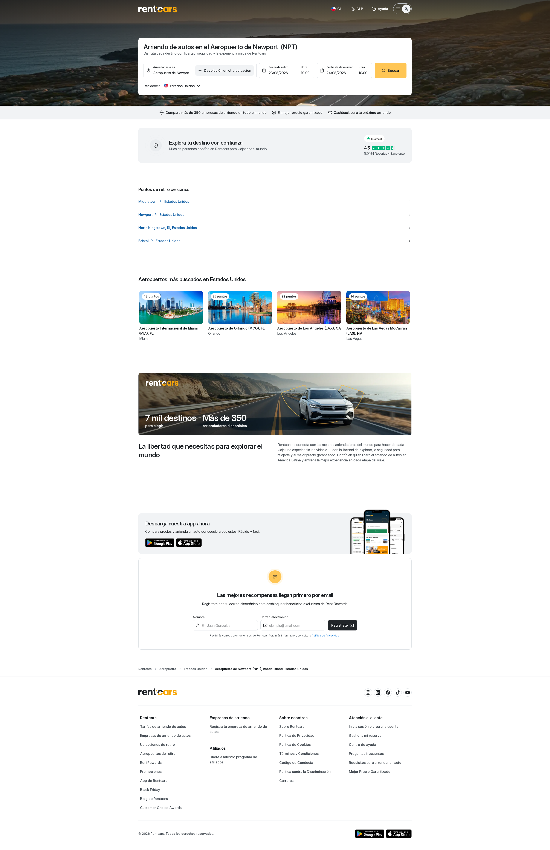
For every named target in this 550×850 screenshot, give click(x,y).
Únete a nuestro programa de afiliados (233, 759)
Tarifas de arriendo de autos (163, 726)
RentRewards (151, 762)
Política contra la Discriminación (305, 771)
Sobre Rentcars (291, 726)
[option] (275, 201)
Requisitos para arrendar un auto (375, 762)
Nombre (199, 617)
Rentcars (145, 669)
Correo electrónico (274, 617)
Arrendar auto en (164, 67)
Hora (304, 67)
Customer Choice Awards (161, 808)
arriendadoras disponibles (225, 426)
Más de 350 (224, 418)
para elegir (154, 426)
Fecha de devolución (340, 67)
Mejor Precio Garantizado (369, 771)
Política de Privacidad (326, 635)
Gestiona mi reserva (365, 735)
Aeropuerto (167, 669)
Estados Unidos (195, 669)
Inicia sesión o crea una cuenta (373, 726)
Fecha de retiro (278, 67)
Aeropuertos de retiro (158, 753)
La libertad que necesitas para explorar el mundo (200, 450)
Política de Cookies (295, 744)
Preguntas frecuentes (366, 753)
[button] (377, 138)
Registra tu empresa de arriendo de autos (238, 729)
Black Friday (150, 789)
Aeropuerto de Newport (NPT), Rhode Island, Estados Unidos (261, 669)
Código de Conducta (296, 762)
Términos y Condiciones (299, 753)
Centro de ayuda (362, 744)
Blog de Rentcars (154, 799)
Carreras (286, 780)
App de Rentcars (153, 780)
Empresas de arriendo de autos (165, 735)
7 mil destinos (170, 418)
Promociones (151, 771)
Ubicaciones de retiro (157, 744)
